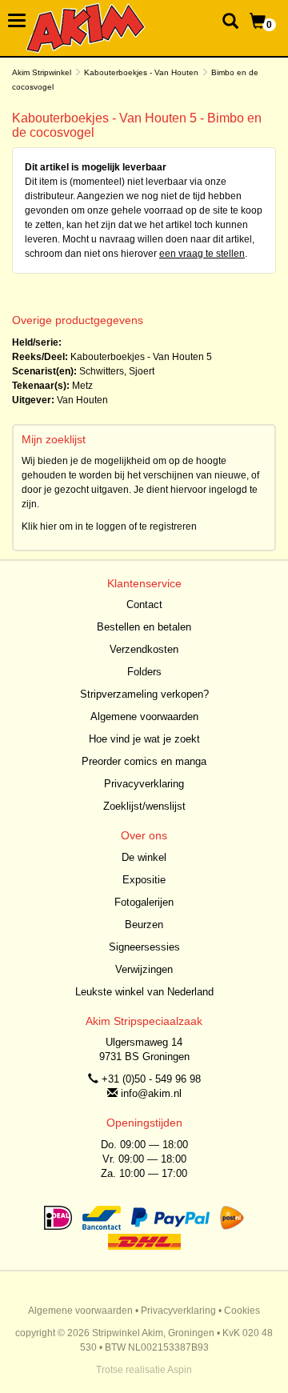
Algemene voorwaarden (144, 717)
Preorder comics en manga (144, 761)
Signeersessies (144, 947)
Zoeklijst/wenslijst (144, 806)
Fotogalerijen (144, 902)
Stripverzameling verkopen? (144, 694)
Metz (82, 385)
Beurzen (144, 925)
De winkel (144, 857)
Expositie (144, 880)
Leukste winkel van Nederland (144, 992)
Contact (144, 604)
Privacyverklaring (144, 784)
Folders (144, 672)
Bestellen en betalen (144, 627)
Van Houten (82, 400)
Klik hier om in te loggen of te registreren (109, 526)
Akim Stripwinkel (41, 72)
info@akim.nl (151, 1093)
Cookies (242, 1310)
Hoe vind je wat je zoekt (144, 739)
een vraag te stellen (202, 253)
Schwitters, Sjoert (116, 371)
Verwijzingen (144, 969)
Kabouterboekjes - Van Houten (141, 72)
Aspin (179, 1369)
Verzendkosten (144, 649)
